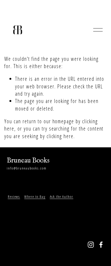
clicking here (60, 136)
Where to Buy (34, 196)
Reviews (14, 196)
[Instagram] (91, 244)
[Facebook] (101, 244)
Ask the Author (61, 196)
